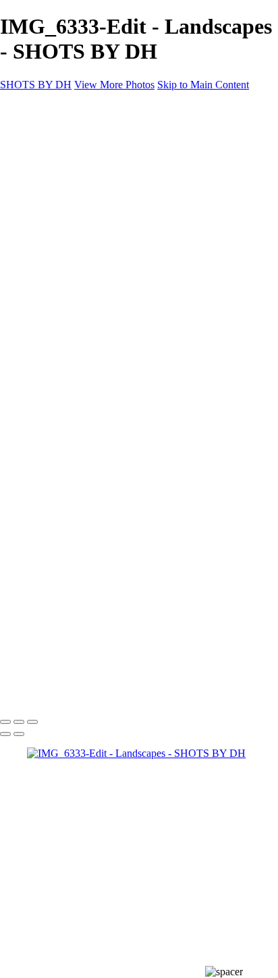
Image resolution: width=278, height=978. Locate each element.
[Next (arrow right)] (18, 734)
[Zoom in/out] (32, 722)
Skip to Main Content (203, 84)
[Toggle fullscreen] (18, 722)
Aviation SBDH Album (104, 179)
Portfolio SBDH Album (104, 227)
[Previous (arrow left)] (5, 734)
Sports (67, 191)
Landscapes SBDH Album (111, 215)
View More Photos (114, 84)
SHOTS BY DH (36, 694)
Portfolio (72, 154)
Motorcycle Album (94, 167)
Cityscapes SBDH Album (109, 203)
